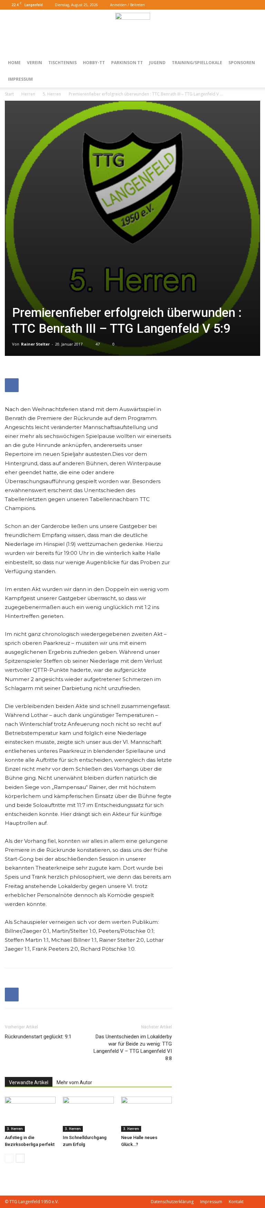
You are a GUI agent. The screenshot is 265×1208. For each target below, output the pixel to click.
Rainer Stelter (35, 344)
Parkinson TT (127, 63)
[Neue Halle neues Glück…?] (146, 1114)
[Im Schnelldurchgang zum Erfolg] (88, 1114)
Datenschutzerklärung (172, 1202)
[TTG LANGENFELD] (132, 32)
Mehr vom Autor (74, 1082)
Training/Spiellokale (197, 63)
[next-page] (20, 1158)
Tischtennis (62, 63)
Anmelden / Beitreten (127, 4)
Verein (34, 63)
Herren (28, 94)
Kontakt (236, 1202)
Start (9, 94)
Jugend (157, 63)
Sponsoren (241, 63)
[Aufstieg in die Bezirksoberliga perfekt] (30, 1114)
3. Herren (15, 1128)
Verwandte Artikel (28, 1082)
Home (14, 63)
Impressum (20, 79)
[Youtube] (255, 5)
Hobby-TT (94, 63)
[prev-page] (9, 1158)
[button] (233, 4)
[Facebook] (243, 5)
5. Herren (52, 94)
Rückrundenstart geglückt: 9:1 (38, 1037)
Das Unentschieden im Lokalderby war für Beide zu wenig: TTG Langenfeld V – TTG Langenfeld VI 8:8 (133, 1047)
